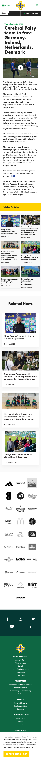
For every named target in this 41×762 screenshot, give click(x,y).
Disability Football (20, 687)
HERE (12, 176)
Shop (21, 724)
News (20, 721)
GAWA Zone (20, 672)
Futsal (20, 694)
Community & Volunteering (20, 691)
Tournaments (20, 663)
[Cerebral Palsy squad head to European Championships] (20, 68)
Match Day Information (20, 669)
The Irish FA (20, 718)
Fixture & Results (20, 703)
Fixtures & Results (20, 660)
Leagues (20, 709)
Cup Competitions (20, 706)
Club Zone (20, 675)
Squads (20, 666)
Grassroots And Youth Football (20, 684)
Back (4, 13)
